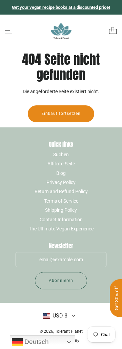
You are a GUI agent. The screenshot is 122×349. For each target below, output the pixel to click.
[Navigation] (8, 30)
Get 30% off (116, 298)
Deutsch (36, 341)
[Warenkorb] (112, 30)
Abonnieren (61, 280)
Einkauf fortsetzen (61, 113)
